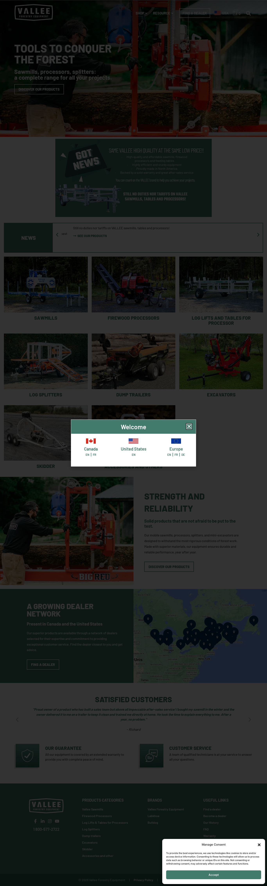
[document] (133, 443)
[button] (259, 845)
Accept (214, 875)
